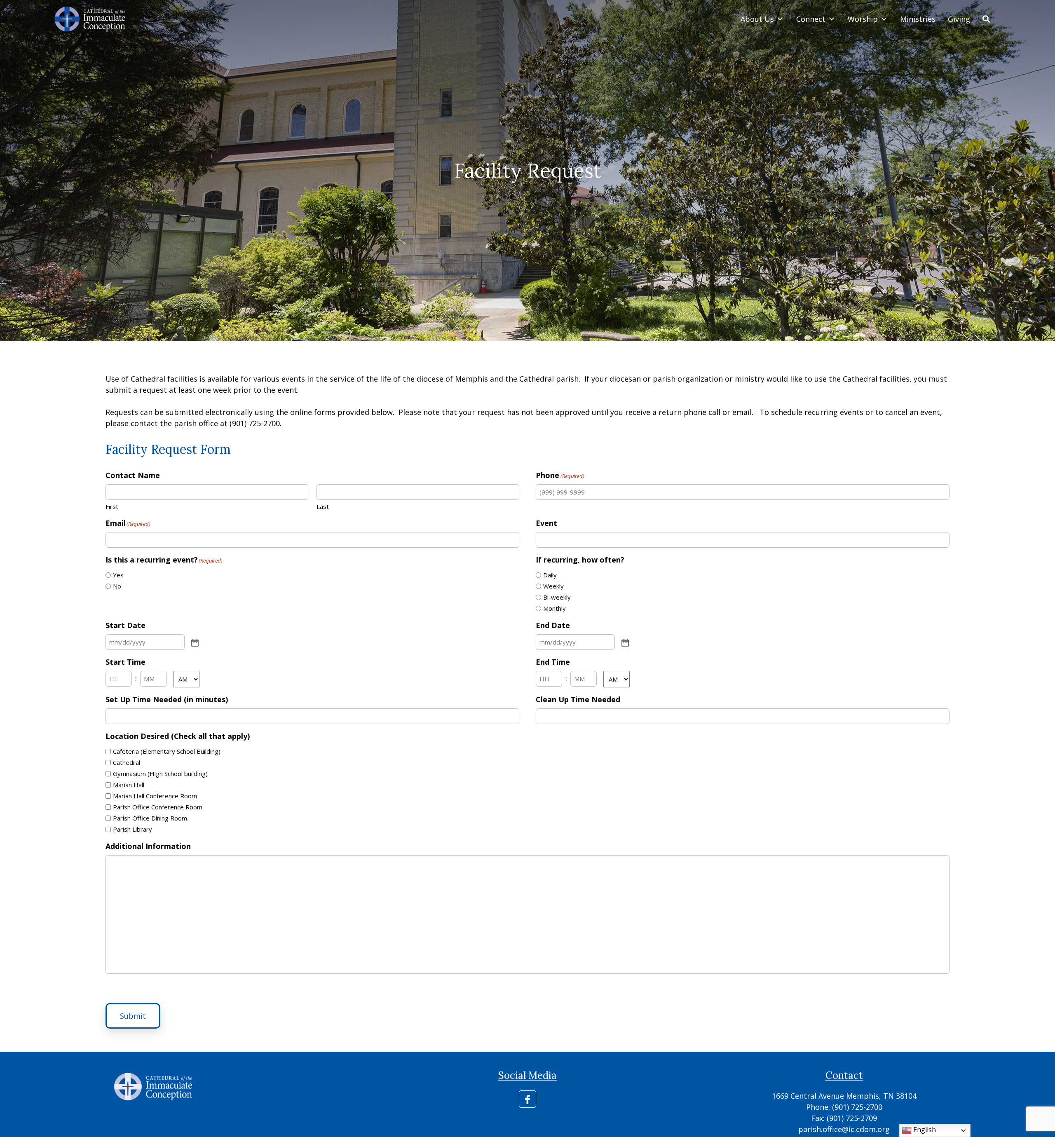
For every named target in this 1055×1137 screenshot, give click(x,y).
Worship (863, 19)
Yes (118, 575)
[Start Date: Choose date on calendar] (194, 642)
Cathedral (126, 762)
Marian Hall (128, 785)
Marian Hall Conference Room (155, 796)
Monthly (554, 608)
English (924, 1129)
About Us (757, 19)
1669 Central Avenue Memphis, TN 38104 (844, 1096)
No (117, 586)
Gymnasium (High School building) (160, 773)
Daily (550, 575)
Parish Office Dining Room (150, 818)
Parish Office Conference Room (157, 807)
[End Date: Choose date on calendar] (624, 642)
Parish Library (132, 829)
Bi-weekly (557, 597)
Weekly (553, 586)
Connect (810, 19)
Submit (133, 1016)
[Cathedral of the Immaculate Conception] (90, 19)
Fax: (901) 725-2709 (844, 1118)
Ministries (917, 19)
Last (322, 506)
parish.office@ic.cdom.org (844, 1129)
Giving (959, 19)
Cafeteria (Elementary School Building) (166, 751)
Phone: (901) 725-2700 (844, 1107)
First (112, 506)
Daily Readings (131, 1120)
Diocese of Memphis (140, 1128)
